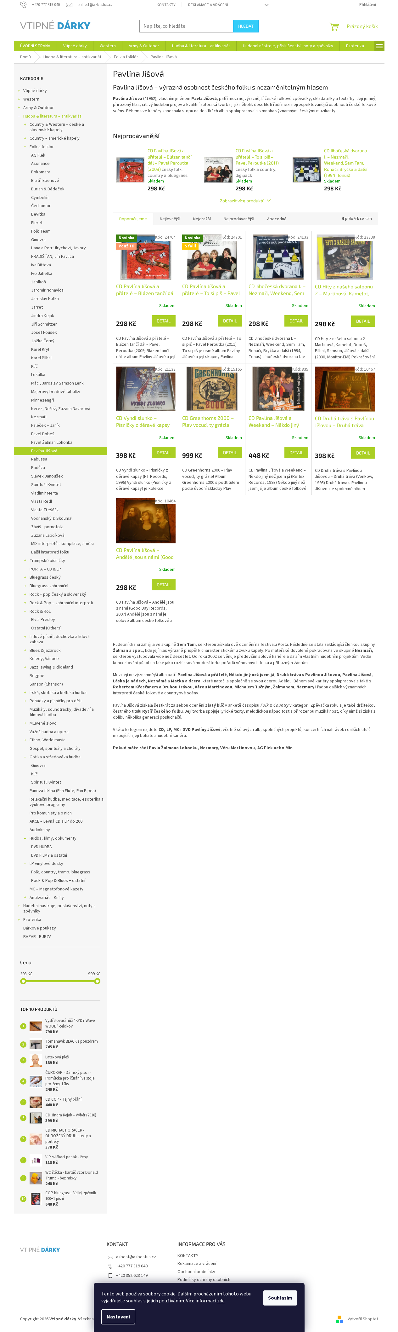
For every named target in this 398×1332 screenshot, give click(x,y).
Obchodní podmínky (196, 1272)
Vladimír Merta (44, 493)
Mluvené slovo (43, 723)
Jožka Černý (42, 341)
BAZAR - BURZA (37, 937)
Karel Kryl (40, 349)
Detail (164, 320)
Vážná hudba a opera (49, 732)
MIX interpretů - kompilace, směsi (62, 544)
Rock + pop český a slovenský (58, 594)
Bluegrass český (45, 577)
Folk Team (41, 231)
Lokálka (38, 375)
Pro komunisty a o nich (51, 813)
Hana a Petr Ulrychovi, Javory (58, 248)
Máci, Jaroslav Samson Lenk (57, 383)
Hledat (246, 26)
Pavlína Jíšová (44, 451)
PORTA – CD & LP (45, 569)
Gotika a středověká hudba (55, 757)
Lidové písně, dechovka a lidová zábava (60, 639)
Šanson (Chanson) (46, 684)
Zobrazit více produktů (242, 200)
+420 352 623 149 (132, 1275)
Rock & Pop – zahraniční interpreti (61, 603)
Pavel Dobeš (42, 434)
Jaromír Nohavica (47, 290)
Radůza (38, 468)
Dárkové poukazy (39, 928)
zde (221, 1300)
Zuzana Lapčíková (47, 535)
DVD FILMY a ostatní (49, 855)
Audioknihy (40, 830)
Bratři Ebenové (45, 180)
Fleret (36, 223)
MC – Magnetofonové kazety (56, 889)
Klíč (34, 366)
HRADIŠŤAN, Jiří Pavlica (52, 256)
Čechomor (41, 206)
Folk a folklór (42, 147)
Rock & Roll (40, 611)
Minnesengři (42, 400)
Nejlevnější (170, 219)
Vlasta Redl (41, 501)
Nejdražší (202, 219)
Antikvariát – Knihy (47, 898)
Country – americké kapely (55, 138)
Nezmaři (39, 417)
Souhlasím (280, 1297)
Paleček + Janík (45, 425)
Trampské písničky (47, 561)
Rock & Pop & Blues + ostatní (58, 880)
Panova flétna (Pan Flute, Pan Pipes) (63, 791)
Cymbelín (39, 197)
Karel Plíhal (41, 358)
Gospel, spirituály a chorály (55, 748)
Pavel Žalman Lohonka (51, 442)
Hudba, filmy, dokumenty (53, 838)
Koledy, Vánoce (44, 659)
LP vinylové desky (46, 863)
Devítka (38, 214)
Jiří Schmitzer (44, 324)
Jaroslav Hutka (45, 299)
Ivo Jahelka (41, 273)
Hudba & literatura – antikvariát (52, 116)
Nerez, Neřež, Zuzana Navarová (60, 409)
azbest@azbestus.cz (136, 1257)
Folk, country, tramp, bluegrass (60, 872)
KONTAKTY (166, 5)
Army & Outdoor (38, 108)
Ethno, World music (47, 740)
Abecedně (277, 219)
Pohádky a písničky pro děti (55, 701)
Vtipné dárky (35, 91)
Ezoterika (32, 920)
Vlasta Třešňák (45, 510)
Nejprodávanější (239, 219)
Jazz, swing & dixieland (51, 667)
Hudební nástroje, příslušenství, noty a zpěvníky (59, 908)
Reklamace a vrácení (208, 5)
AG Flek (38, 155)
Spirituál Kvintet (46, 485)
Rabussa (39, 459)
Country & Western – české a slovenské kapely (57, 127)
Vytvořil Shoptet (363, 1319)
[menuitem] (35, 46)
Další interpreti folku (50, 552)
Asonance (40, 163)
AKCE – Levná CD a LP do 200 (56, 821)
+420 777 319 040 (132, 1266)
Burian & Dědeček (47, 189)
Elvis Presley (43, 620)
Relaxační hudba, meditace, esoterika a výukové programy (67, 802)
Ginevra (38, 240)
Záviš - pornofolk (47, 527)
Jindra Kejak (42, 316)
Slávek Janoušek (47, 476)
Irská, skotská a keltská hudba (58, 693)
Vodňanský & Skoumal (51, 518)
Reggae (37, 676)
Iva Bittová (41, 265)
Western (31, 99)
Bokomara (40, 172)
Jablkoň (38, 282)
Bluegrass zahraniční (49, 586)
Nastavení (118, 1316)
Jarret (37, 307)
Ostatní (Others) (46, 628)
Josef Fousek (44, 332)
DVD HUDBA (41, 847)
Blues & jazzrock (45, 650)
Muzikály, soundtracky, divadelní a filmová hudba (62, 712)
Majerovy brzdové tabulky (55, 392)
